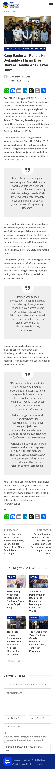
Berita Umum (38, 48)
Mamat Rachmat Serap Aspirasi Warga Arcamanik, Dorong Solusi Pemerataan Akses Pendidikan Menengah (14, 544)
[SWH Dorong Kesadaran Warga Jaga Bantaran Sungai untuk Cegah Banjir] (16, 581)
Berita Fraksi (22, 48)
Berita (8, 48)
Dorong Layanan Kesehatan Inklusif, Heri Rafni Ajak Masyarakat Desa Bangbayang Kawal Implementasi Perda (40, 544)
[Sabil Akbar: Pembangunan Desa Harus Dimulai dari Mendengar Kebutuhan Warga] (38, 581)
